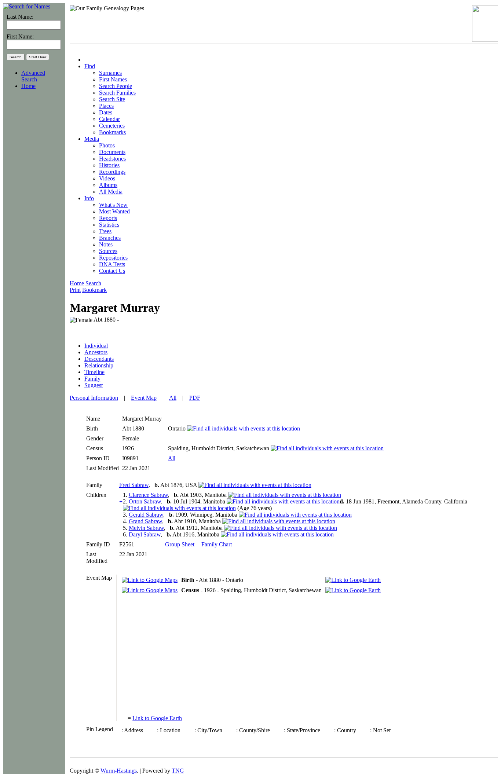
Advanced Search (33, 76)
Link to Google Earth (157, 718)
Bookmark (94, 290)
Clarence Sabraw (148, 495)
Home (28, 86)
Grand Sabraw (145, 521)
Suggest (93, 385)
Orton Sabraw (145, 501)
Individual (96, 345)
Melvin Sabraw (146, 528)
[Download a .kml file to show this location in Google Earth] (353, 580)
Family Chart (216, 544)
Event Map (144, 398)
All (172, 398)
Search (93, 283)
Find (89, 66)
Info (89, 198)
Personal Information (94, 398)
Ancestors (95, 352)
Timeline (94, 372)
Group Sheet (179, 544)
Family (92, 378)
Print (75, 290)
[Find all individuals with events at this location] (243, 428)
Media (91, 139)
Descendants (99, 359)
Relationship (98, 365)
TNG (178, 770)
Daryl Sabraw (145, 534)
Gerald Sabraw (146, 515)
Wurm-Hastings (118, 770)
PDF (194, 398)
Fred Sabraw (134, 485)
